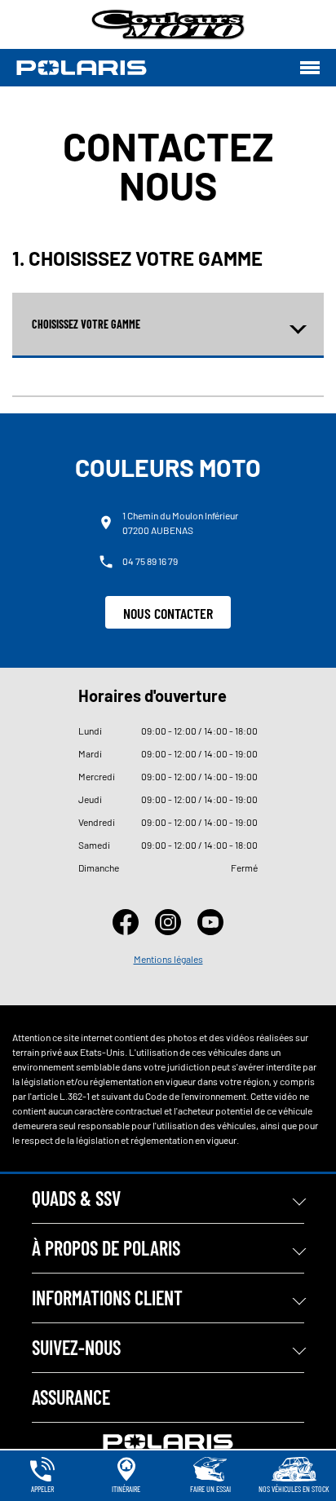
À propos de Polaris (106, 1248)
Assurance (71, 1397)
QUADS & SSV (76, 1198)
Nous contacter (168, 613)
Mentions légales (168, 959)
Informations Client (107, 1297)
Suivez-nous (76, 1347)
